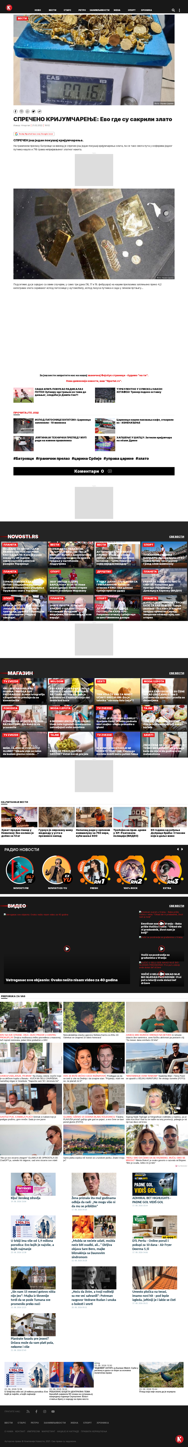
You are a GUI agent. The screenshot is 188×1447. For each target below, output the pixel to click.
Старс (67, 10)
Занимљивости (99, 10)
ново (38, 10)
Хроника (146, 10)
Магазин (20, 673)
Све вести (176, 536)
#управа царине (119, 458)
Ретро (82, 10)
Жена (117, 10)
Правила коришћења (94, 1431)
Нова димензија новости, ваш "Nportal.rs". (94, 381)
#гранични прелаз (53, 458)
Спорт (132, 10)
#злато (142, 458)
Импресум (33, 1431)
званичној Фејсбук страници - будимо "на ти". (118, 375)
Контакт (20, 1431)
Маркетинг (48, 1431)
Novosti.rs (23, 536)
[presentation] (178, 849)
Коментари (89, 471)
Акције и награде (68, 1431)
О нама (8, 1431)
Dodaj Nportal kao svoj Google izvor (36, 134)
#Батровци (23, 458)
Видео (17, 906)
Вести (52, 10)
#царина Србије (87, 458)
